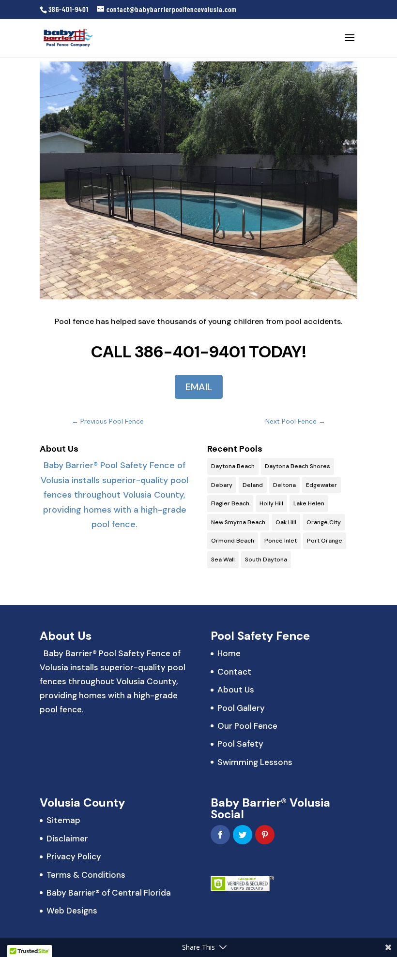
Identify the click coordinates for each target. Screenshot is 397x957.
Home (229, 653)
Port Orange (324, 541)
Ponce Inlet (280, 541)
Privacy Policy (73, 856)
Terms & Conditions (85, 874)
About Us (235, 689)
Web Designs (71, 910)
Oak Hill (285, 522)
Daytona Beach (233, 466)
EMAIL (198, 387)
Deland (253, 485)
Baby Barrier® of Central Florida (108, 892)
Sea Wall (223, 559)
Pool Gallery (241, 708)
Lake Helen (308, 503)
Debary (221, 485)
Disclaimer (67, 838)
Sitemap (63, 820)
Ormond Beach (232, 541)
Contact (234, 671)
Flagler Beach (230, 503)
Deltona (284, 485)
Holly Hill (271, 503)
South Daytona (266, 559)
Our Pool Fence (247, 726)
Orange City (323, 522)
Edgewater (321, 485)
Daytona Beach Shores (297, 466)
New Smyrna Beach (238, 522)
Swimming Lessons (254, 762)
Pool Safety (240, 743)
